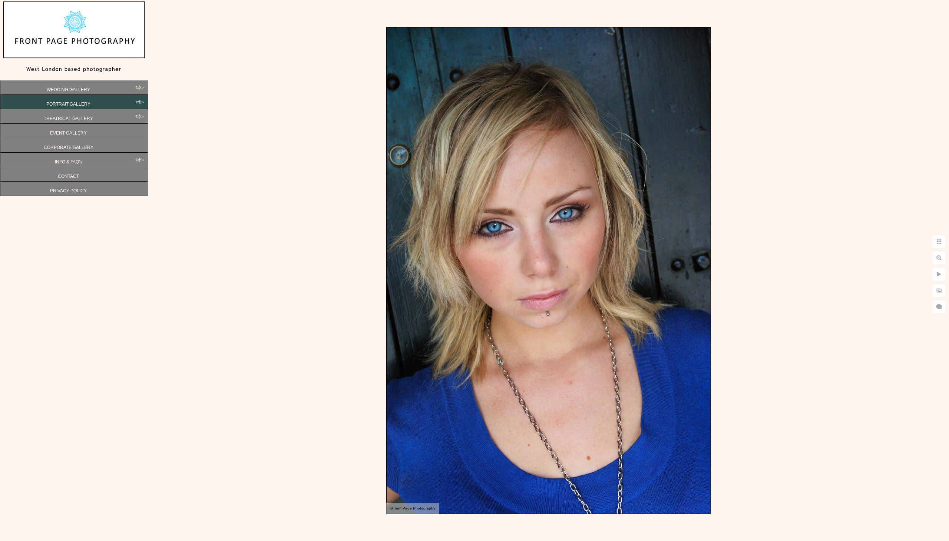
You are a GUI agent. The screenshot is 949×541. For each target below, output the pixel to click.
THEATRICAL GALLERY (68, 118)
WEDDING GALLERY (68, 89)
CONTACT (68, 176)
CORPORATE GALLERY (68, 147)
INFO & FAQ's (68, 162)
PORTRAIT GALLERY (68, 104)
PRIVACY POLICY (68, 190)
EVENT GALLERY (68, 133)
